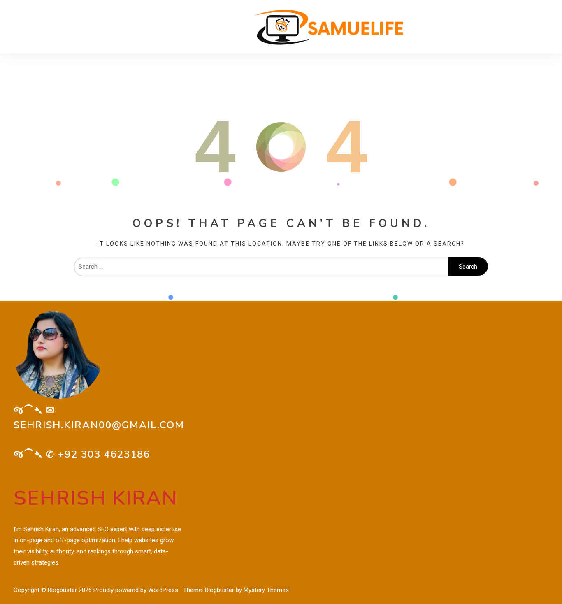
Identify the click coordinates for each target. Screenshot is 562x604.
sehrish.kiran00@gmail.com (99, 425)
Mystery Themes (266, 590)
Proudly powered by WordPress (136, 590)
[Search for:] (261, 266)
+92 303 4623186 (104, 454)
